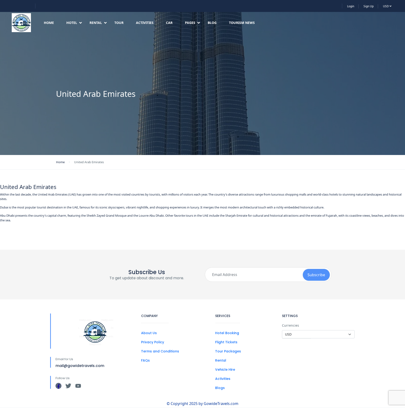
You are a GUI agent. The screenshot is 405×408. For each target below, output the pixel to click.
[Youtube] (78, 386)
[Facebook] (58, 386)
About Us (149, 333)
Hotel (71, 22)
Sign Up (369, 6)
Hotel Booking (227, 333)
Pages (190, 22)
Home (49, 22)
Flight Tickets (226, 342)
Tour (119, 22)
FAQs (145, 360)
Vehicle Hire (225, 369)
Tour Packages (228, 351)
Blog (212, 22)
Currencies (290, 325)
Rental (96, 22)
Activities (145, 22)
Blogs (220, 387)
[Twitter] (68, 386)
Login (350, 6)
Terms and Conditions (160, 351)
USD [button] (386, 6)
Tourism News (242, 22)
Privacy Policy (152, 342)
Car (169, 22)
